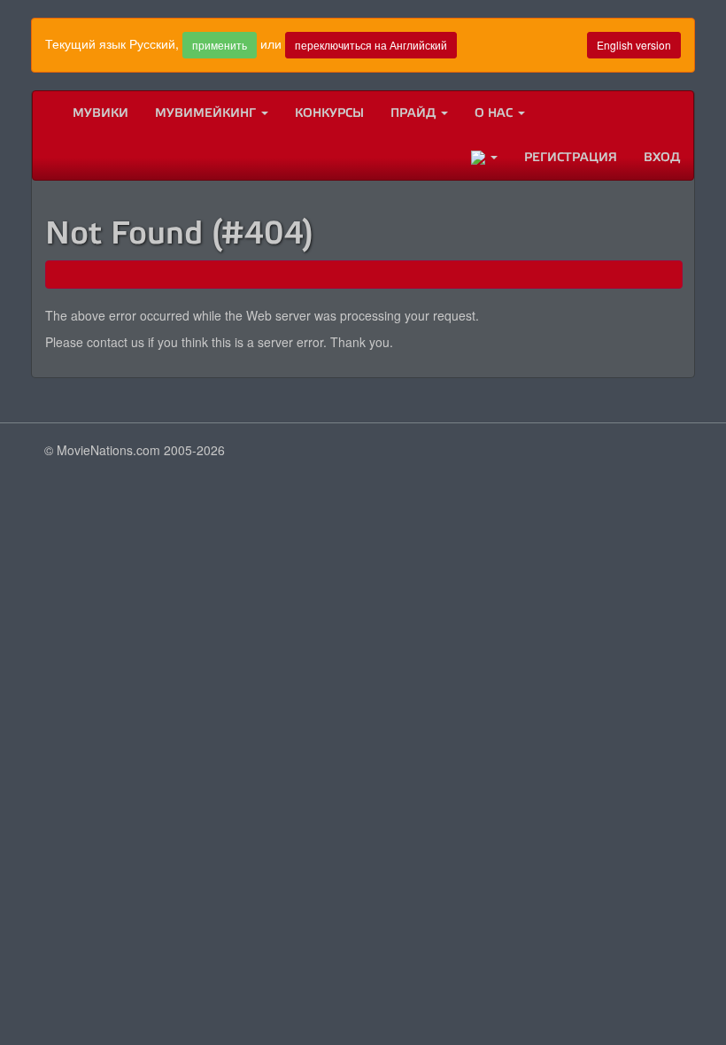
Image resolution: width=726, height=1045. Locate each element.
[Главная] (46, 113)
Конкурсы (329, 113)
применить (219, 44)
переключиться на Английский (371, 44)
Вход (662, 157)
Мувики (100, 113)
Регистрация (570, 157)
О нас (495, 113)
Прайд (414, 113)
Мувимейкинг (207, 113)
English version (634, 44)
